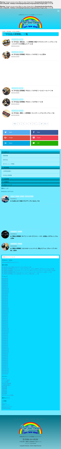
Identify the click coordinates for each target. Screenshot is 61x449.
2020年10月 (5, 312)
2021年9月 (5, 293)
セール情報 (5, 381)
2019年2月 (5, 345)
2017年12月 (5, 368)
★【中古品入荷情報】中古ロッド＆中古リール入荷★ (29, 54)
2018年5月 (5, 360)
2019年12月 (5, 328)
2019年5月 (5, 340)
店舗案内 (6, 182)
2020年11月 (5, 310)
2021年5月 (5, 300)
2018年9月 (5, 353)
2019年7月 (5, 337)
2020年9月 (5, 313)
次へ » (46, 123)
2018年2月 (5, 365)
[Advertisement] (30, 73)
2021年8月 (5, 295)
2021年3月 (5, 303)
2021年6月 (5, 298)
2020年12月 (5, 308)
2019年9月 (5, 333)
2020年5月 (5, 320)
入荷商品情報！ (7, 171)
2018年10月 (5, 352)
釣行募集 (4, 393)
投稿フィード (6, 404)
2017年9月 (5, 373)
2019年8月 (5, 335)
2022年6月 (5, 278)
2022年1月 (5, 287)
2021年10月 (5, 292)
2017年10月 (5, 372)
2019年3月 (5, 343)
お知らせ (6, 152)
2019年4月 (5, 342)
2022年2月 (5, 285)
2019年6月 (5, 338)
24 (41, 123)
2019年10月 (5, 332)
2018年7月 (5, 357)
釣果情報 (6, 179)
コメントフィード (7, 406)
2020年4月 (5, 322)
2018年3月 (5, 363)
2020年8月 (5, 315)
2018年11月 (5, 350)
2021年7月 (5, 297)
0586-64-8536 (31, 439)
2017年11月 (5, 370)
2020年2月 (5, 325)
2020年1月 (5, 327)
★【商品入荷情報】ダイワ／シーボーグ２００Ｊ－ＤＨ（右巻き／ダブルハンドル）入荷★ (28, 268)
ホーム (15, 419)
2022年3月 (5, 283)
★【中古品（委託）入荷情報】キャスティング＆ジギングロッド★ (33, 113)
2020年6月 (5, 318)
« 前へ (15, 123)
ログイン (4, 403)
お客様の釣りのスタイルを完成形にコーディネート (30, 436)
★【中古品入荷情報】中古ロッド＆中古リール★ (27, 102)
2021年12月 (5, 288)
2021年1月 (5, 307)
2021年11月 (5, 290)
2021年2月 (5, 305)
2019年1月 (5, 347)
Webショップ (8, 185)
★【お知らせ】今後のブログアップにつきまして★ (25, 201)
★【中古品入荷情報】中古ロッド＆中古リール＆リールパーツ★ (32, 90)
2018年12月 (5, 348)
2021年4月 (5, 302)
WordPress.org (6, 408)
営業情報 (5, 155)
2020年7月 (5, 317)
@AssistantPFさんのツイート (10, 262)
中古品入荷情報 (7, 175)
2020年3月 (5, 323)
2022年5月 (5, 280)
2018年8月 (5, 355)
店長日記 (5, 159)
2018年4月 (5, 362)
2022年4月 (5, 281)
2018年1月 (5, 367)
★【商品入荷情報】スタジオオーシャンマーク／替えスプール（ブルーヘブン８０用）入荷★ (28, 270)
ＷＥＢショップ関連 (8, 164)
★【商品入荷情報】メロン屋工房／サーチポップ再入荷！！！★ (20, 273)
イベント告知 (6, 380)
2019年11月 (5, 330)
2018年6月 (5, 358)
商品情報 (6, 167)
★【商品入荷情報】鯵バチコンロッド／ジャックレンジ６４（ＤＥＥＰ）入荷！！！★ (27, 272)
